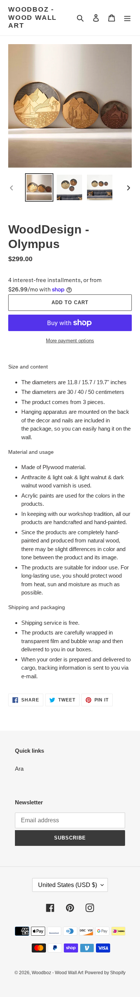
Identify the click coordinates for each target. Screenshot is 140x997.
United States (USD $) (67, 885)
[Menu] (127, 18)
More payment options (70, 340)
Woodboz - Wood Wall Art (32, 17)
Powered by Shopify (105, 972)
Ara (19, 768)
